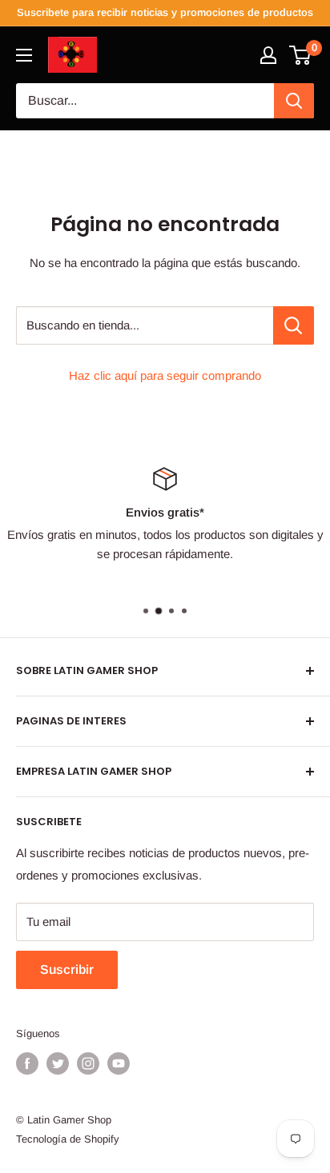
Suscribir (67, 969)
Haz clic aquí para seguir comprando (165, 375)
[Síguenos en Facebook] (27, 1063)
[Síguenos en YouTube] (118, 1063)
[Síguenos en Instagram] (88, 1063)
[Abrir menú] (24, 55)
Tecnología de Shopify (67, 1139)
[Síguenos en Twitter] (57, 1063)
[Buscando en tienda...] (293, 325)
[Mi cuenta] (268, 55)
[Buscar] (294, 100)
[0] (301, 55)
